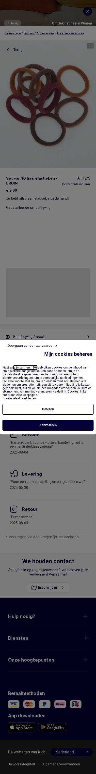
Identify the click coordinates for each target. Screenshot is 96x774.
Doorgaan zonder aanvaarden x (32, 345)
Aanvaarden (48, 425)
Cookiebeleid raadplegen (19, 398)
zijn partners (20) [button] (25, 367)
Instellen (48, 409)
